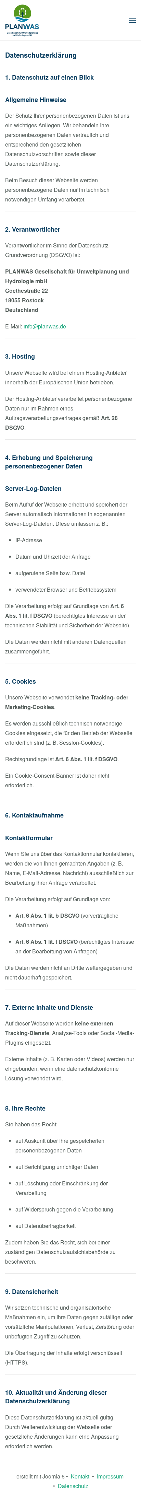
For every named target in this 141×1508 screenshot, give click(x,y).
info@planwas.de (45, 326)
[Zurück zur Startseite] (22, 20)
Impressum (109, 1476)
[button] (132, 20)
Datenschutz (73, 1486)
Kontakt (80, 1476)
